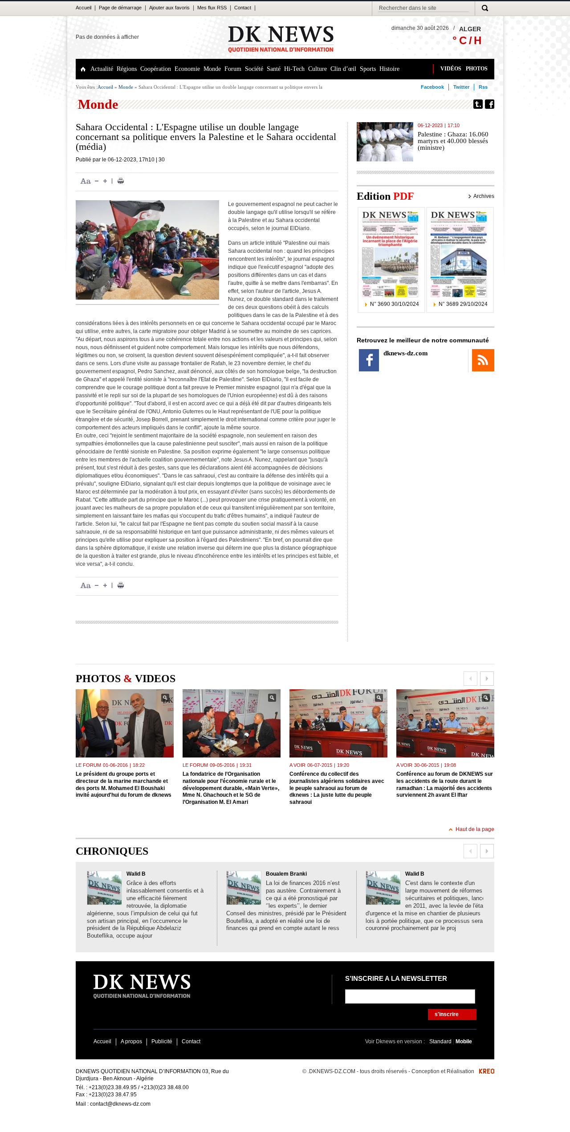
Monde (212, 69)
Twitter (461, 87)
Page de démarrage (120, 7)
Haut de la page (475, 829)
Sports (368, 69)
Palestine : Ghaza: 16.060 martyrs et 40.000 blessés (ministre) (453, 141)
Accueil (83, 7)
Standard (441, 1041)
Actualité (101, 69)
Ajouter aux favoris (169, 7)
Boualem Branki (286, 874)
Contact (242, 7)
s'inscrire (447, 1014)
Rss (483, 87)
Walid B (136, 874)
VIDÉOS (450, 69)
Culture (317, 69)
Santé (274, 69)
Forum (232, 69)
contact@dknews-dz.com (120, 1104)
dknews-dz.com (405, 353)
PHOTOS (477, 69)
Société (254, 69)
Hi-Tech (294, 69)
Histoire (389, 69)
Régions (127, 69)
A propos (131, 1041)
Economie (187, 69)
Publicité (161, 1041)
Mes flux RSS (212, 7)
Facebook (432, 87)
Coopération (155, 69)
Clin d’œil (343, 69)
